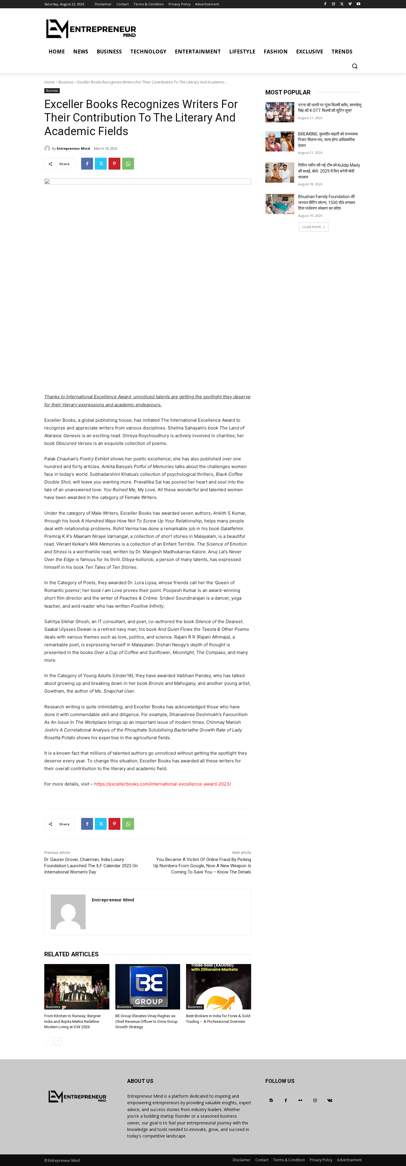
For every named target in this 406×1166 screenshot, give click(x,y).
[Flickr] (300, 1100)
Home (49, 82)
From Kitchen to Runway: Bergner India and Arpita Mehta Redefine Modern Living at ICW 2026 (72, 1021)
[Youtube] (358, 4)
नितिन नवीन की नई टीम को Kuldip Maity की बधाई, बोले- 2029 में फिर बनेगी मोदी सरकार (329, 171)
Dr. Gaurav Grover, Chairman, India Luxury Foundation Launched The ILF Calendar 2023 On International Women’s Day (91, 866)
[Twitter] (342, 4)
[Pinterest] (114, 164)
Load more (311, 226)
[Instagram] (333, 4)
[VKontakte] (330, 1100)
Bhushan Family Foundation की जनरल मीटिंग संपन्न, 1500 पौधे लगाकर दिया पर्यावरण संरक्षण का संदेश (326, 202)
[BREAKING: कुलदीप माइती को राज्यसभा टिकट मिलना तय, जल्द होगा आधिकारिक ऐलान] (279, 141)
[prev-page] (48, 1041)
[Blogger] (271, 1100)
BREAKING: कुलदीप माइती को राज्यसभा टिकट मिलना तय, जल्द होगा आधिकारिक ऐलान (328, 140)
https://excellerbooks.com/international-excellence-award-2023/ (162, 784)
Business (66, 82)
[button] (354, 66)
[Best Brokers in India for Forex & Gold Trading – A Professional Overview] (218, 986)
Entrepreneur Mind (73, 148)
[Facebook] (325, 4)
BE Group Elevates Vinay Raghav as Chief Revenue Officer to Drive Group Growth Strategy (146, 1021)
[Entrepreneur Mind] (48, 148)
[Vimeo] (350, 4)
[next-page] (57, 1041)
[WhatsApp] (128, 164)
